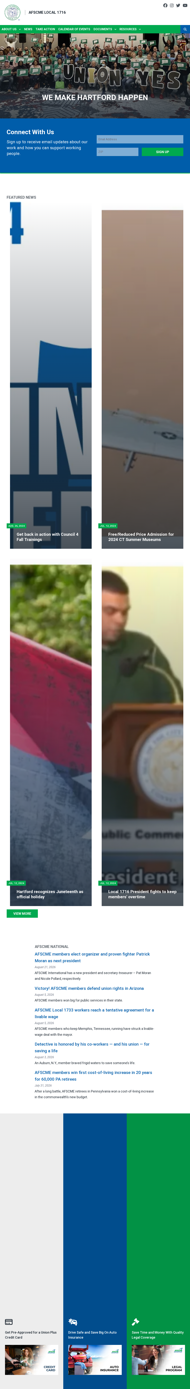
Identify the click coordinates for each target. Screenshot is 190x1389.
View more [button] (22, 913)
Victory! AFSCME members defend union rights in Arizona (89, 988)
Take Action (45, 29)
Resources (128, 29)
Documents (103, 29)
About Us (9, 29)
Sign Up (162, 152)
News (28, 29)
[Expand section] (20, 29)
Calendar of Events (74, 29)
